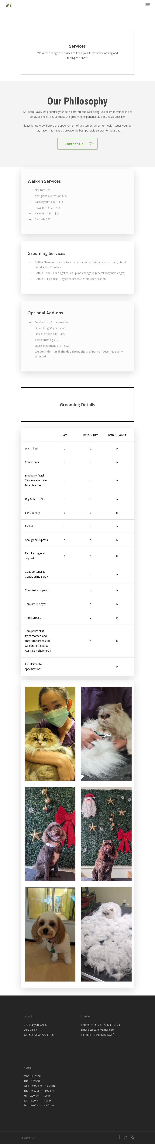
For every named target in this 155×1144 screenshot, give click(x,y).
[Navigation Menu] (148, 4)
